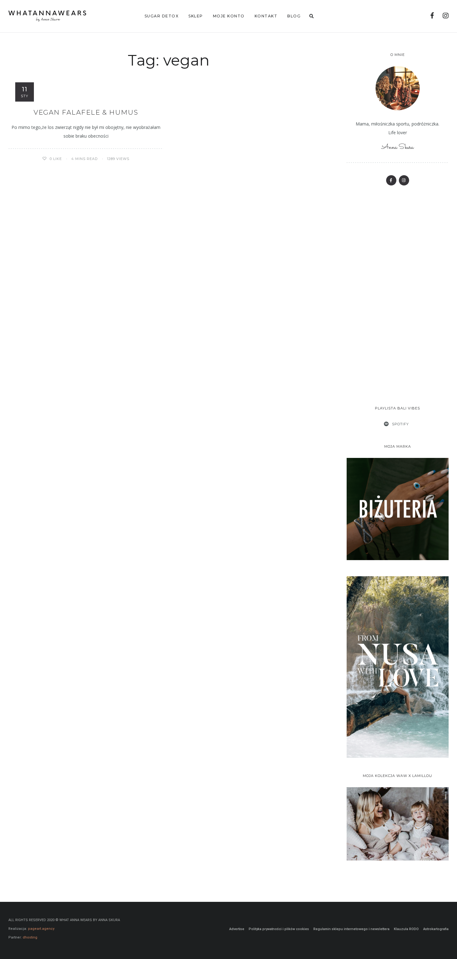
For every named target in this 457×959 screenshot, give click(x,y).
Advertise (236, 929)
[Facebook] (432, 16)
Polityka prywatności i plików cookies (279, 929)
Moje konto (229, 16)
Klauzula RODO (406, 929)
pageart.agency (41, 929)
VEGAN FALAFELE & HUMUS (86, 112)
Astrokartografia (436, 929)
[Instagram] (446, 16)
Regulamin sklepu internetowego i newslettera (351, 929)
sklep (195, 16)
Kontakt (266, 16)
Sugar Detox (162, 16)
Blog (294, 16)
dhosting (30, 937)
